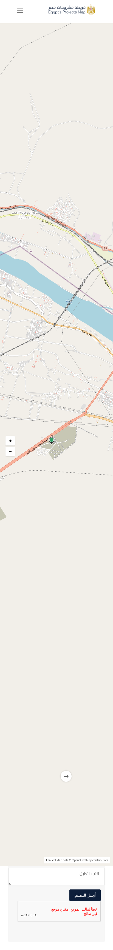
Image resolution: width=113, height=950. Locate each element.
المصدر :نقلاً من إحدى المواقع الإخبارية (67, 623)
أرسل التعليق (85, 895)
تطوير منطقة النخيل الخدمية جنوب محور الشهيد (64, 759)
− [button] (10, 451)
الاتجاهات (22, 631)
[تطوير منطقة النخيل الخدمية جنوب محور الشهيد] (56, 727)
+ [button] (10, 440)
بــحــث (55, 289)
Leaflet (50, 860)
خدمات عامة (87, 500)
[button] (55, 218)
